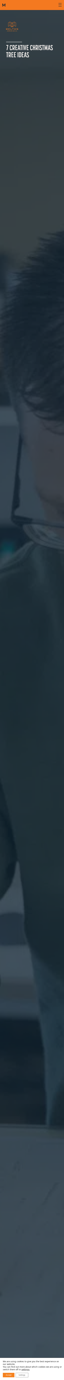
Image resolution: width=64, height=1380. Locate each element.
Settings (22, 1375)
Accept (8, 1375)
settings (25, 1369)
